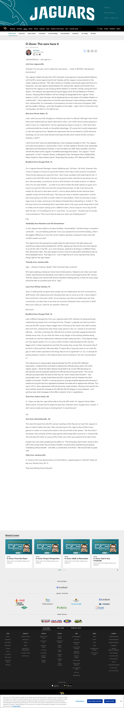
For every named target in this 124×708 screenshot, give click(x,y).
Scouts (8, 651)
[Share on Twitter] (88, 52)
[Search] (98, 28)
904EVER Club (76, 675)
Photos (94, 639)
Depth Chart (8, 645)
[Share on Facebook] (84, 52)
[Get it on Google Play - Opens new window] (68, 686)
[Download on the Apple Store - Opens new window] (55, 685)
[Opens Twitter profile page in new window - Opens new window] (37, 54)
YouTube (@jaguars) (114, 639)
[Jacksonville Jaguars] (62, 694)
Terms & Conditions (114, 670)
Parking (25, 642)
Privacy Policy (113, 667)
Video (94, 642)
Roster (7, 636)
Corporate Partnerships (113, 664)
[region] (62, 701)
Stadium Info (25, 639)
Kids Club (76, 672)
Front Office (8, 654)
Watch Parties (25, 655)
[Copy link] (95, 51)
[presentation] (118, 570)
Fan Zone (76, 639)
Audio (94, 645)
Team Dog (7, 664)
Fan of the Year (76, 660)
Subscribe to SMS (113, 655)
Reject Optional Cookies (95, 701)
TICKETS (59, 633)
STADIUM (43, 633)
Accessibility (43, 653)
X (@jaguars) (114, 645)
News (94, 636)
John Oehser (36, 50)
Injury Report (8, 642)
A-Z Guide (43, 650)
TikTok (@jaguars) (113, 653)
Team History (8, 657)
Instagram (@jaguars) (114, 642)
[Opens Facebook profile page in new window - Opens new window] (34, 54)
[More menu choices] (80, 28)
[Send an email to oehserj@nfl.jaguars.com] (40, 54)
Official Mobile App (113, 636)
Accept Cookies (109, 701)
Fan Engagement (76, 636)
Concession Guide (25, 653)
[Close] (121, 701)
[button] (59, 570)
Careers (114, 661)
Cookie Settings (79, 701)
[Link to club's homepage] (5, 28)
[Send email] (92, 52)
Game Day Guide (25, 636)
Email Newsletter (114, 658)
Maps (25, 645)
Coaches (8, 648)
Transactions (8, 639)
